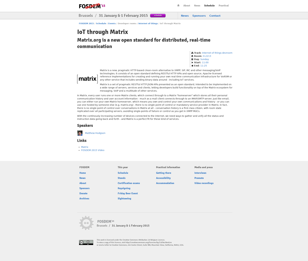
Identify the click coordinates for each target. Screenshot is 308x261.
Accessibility (163, 178)
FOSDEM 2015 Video (92, 150)
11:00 (205, 62)
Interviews (200, 173)
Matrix (84, 147)
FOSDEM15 (92, 6)
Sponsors (199, 15)
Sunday (204, 59)
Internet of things (148, 23)
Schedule (209, 5)
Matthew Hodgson (95, 133)
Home (178, 5)
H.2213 (207, 56)
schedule (158, 15)
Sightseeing (124, 198)
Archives (84, 198)
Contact (215, 15)
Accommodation (165, 183)
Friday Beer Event (128, 193)
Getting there (163, 173)
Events (112, 23)
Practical (224, 5)
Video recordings (204, 183)
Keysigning (124, 188)
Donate (83, 193)
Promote (199, 178)
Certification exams (129, 183)
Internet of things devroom (217, 53)
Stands (121, 178)
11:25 (203, 65)
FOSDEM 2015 (86, 23)
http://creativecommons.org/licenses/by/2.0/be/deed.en (148, 242)
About (186, 5)
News (197, 5)
